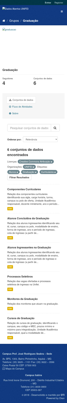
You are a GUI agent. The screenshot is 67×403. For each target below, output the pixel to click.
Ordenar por (14, 139)
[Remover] (51, 161)
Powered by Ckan (55, 398)
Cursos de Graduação (20, 318)
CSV (10, 208)
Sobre (15, 113)
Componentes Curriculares (24, 189)
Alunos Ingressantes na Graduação (29, 247)
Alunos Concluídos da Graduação (28, 218)
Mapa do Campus (15, 368)
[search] (55, 128)
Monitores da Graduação (22, 299)
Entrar (48, 2)
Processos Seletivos (20, 276)
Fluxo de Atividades (22, 106)
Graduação (30, 20)
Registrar (58, 2)
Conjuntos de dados (22, 99)
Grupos (14, 20)
